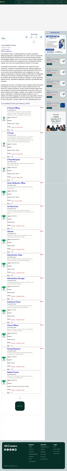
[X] (8, 450)
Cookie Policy (56, 453)
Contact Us (31, 452)
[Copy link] (33, 41)
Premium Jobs (32, 461)
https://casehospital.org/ (7, 51)
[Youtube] (16, 450)
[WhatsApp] (36, 37)
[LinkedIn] (41, 37)
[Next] (64, 44)
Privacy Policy (56, 451)
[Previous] (47, 44)
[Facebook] (26, 37)
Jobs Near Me (44, 459)
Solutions (31, 449)
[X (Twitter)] (31, 37)
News (30, 459)
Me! (43, 456)
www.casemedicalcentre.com (32, 99)
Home (30, 447)
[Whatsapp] (13, 450)
